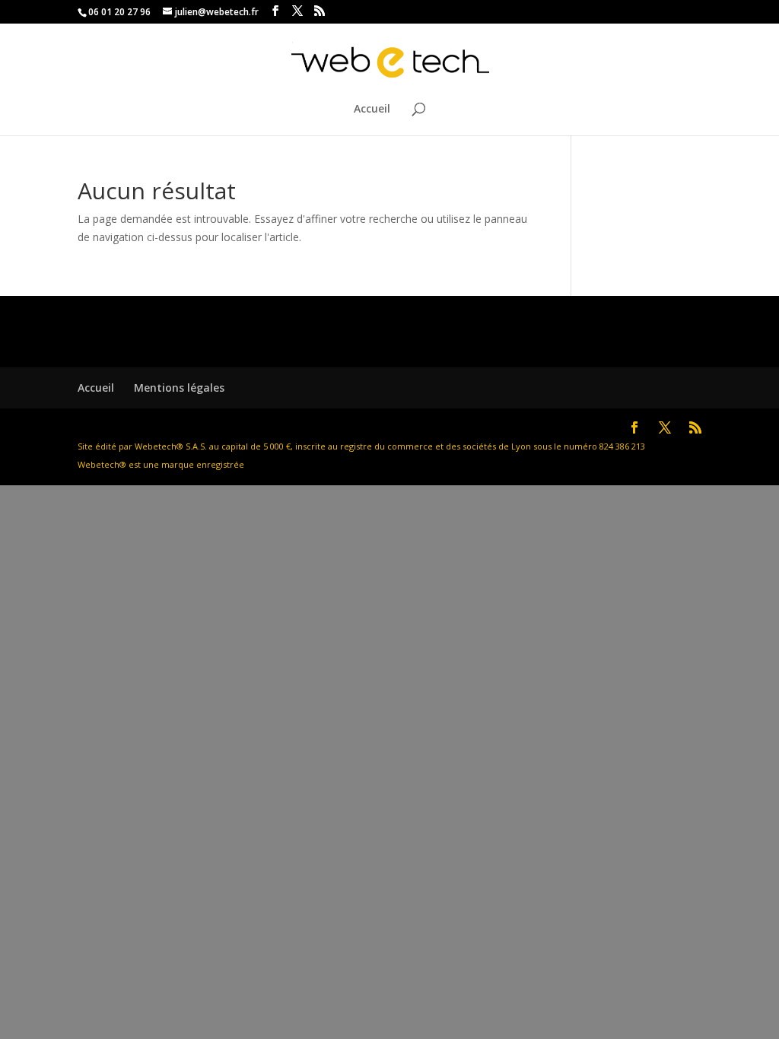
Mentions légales (179, 387)
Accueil (372, 109)
